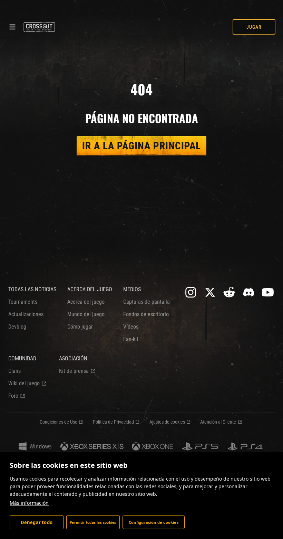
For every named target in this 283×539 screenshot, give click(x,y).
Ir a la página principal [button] (141, 146)
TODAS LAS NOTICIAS (32, 289)
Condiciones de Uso (58, 422)
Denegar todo (36, 522)
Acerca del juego (86, 302)
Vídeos (130, 326)
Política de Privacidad (113, 422)
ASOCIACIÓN (73, 358)
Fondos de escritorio (146, 314)
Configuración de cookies (153, 522)
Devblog (17, 326)
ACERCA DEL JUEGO (89, 289)
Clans (14, 371)
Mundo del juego (86, 314)
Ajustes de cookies (167, 422)
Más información (29, 503)
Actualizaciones (25, 314)
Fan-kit (130, 339)
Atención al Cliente (218, 422)
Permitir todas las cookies (93, 522)
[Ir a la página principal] (39, 27)
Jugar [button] (254, 27)
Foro (13, 396)
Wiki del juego (24, 383)
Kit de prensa (74, 371)
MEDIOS (132, 289)
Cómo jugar (80, 326)
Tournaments (22, 302)
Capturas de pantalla (146, 302)
